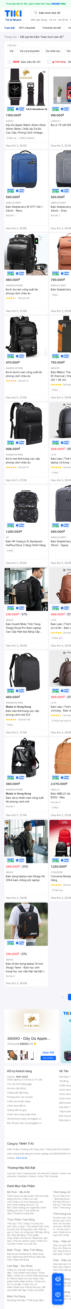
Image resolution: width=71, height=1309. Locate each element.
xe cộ (52, 19)
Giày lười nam (60, 1264)
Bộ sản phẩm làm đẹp (26, 1288)
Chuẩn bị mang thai (24, 1213)
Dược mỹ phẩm (36, 1290)
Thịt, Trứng (23, 1223)
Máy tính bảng (21, 1259)
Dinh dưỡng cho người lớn (26, 1207)
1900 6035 (21, 1158)
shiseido (11, 1176)
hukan (32, 1176)
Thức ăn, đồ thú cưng (24, 1241)
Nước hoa (19, 1287)
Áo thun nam (59, 1217)
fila (46, 1176)
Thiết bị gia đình (35, 1300)
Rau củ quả (18, 1226)
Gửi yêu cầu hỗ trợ (16, 1088)
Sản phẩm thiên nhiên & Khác (25, 1280)
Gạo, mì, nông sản (24, 1232)
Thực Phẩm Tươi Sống (21, 1219)
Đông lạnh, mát (29, 1229)
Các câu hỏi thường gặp (19, 1084)
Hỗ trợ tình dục (33, 1287)
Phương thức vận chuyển (20, 1097)
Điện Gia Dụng (16, 1296)
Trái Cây (11, 1223)
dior (19, 1173)
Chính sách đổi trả (16, 1105)
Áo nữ (56, 1196)
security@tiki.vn (33, 1123)
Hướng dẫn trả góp (17, 1110)
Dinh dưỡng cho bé (23, 1204)
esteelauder (29, 1173)
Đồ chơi (40, 1196)
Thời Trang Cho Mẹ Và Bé (20, 1196)
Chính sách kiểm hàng (18, 1101)
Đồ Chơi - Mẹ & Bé (18, 1192)
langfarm (23, 1176)
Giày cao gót (59, 1245)
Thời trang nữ (61, 1192)
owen (63, 1173)
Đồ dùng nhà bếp (16, 1300)
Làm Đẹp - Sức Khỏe (20, 1265)
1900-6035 (22, 1076)
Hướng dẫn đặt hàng (17, 1092)
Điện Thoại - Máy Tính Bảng (25, 1249)
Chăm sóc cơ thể (23, 1275)
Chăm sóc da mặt (16, 1269)
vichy (40, 1176)
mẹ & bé (63, 19)
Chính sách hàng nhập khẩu (21, 1114)
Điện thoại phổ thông (24, 1256)
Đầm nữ (65, 1196)
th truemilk (43, 1173)
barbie (54, 1173)
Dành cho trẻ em (22, 1238)
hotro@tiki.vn (34, 1118)
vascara (11, 1173)
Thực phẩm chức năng (24, 1272)
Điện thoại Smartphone (19, 1254)
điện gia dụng (39, 19)
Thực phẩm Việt (34, 1226)
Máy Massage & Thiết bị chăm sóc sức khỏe (28, 1277)
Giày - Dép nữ (62, 1241)
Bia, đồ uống (18, 1235)
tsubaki (54, 1176)
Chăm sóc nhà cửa (27, 1243)
